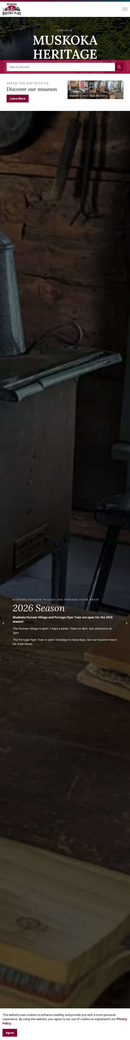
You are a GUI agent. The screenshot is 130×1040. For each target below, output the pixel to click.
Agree (10, 1033)
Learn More (17, 98)
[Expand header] (125, 9)
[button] (119, 67)
